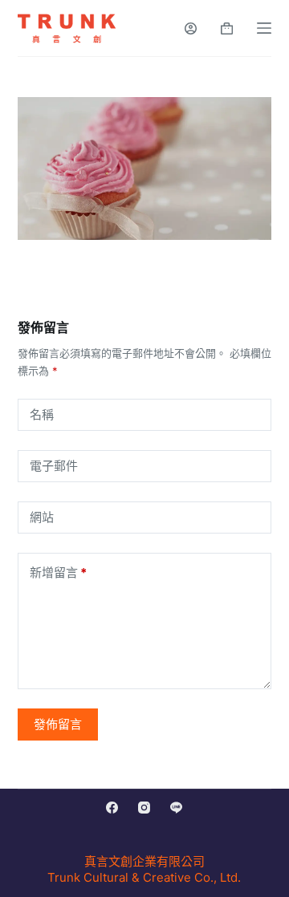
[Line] (176, 808)
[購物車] (227, 28)
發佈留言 (58, 724)
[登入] (191, 28)
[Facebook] (112, 808)
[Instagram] (144, 808)
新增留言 (58, 572)
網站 (42, 517)
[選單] (264, 28)
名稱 (42, 414)
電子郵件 (54, 465)
